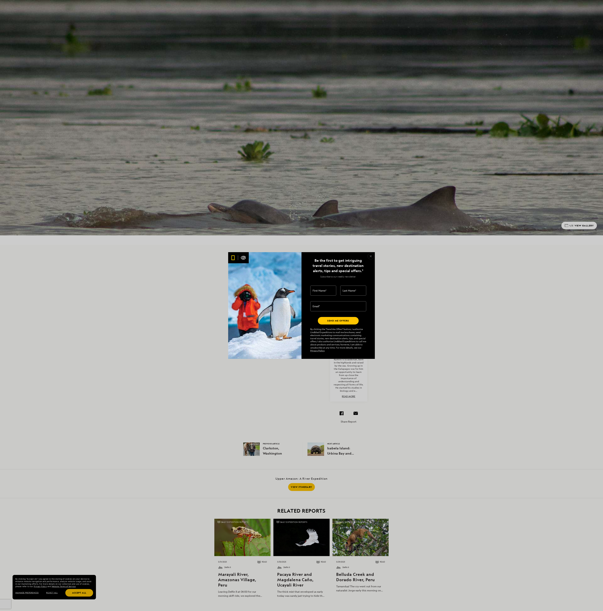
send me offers (338, 320)
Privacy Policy (317, 350)
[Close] (371, 256)
